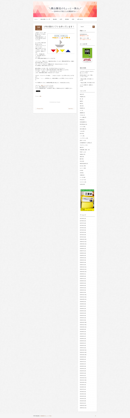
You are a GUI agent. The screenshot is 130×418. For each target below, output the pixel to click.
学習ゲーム (82, 152)
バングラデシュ (83, 138)
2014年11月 (82, 297)
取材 (81, 103)
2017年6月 (82, 225)
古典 (81, 172)
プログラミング (83, 145)
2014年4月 (82, 313)
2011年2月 (82, 400)
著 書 (73, 19)
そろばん (81, 115)
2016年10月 (82, 243)
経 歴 (61, 19)
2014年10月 (82, 299)
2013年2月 (82, 345)
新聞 (81, 101)
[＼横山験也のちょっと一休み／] (65, 16)
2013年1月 (82, 347)
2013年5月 (82, 338)
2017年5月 (82, 227)
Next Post (71, 108)
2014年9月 (82, 301)
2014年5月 (82, 310)
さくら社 (81, 177)
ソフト (81, 135)
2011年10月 (82, 382)
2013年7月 (82, 333)
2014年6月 (82, 308)
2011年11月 (82, 380)
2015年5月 (82, 283)
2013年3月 (82, 343)
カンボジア (82, 179)
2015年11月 (82, 269)
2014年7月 (82, 306)
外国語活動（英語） (84, 149)
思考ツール (82, 140)
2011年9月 (82, 384)
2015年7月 (82, 278)
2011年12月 (82, 377)
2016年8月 (82, 248)
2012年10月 (82, 354)
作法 (81, 161)
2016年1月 (82, 264)
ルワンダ (81, 126)
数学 (81, 158)
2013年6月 (82, 336)
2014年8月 (82, 303)
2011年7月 (82, 389)
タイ (81, 110)
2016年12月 (82, 239)
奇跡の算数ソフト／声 (45, 19)
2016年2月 (82, 262)
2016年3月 (82, 260)
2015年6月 (82, 280)
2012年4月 (82, 368)
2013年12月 (82, 322)
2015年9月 (82, 273)
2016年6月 (82, 253)
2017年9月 (82, 218)
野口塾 (81, 119)
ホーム (36, 19)
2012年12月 (82, 350)
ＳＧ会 (81, 131)
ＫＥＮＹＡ (82, 182)
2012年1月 (82, 375)
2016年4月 (82, 257)
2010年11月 (82, 407)
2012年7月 (82, 361)
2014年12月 (82, 294)
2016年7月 (82, 250)
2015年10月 (82, 271)
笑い (81, 98)
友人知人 (81, 165)
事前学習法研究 (83, 163)
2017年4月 (82, 230)
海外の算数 (82, 128)
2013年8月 (82, 331)
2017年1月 (82, 237)
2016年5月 (82, 255)
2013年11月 (82, 324)
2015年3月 (82, 287)
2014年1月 (82, 320)
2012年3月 (82, 370)
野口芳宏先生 (82, 124)
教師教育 (81, 112)
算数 (40, 96)
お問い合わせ (80, 19)
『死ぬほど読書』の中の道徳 (85, 82)
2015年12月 (82, 267)
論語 (81, 147)
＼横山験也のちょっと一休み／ (46, 415)
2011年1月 (82, 403)
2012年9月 (82, 357)
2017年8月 (82, 220)
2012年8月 (82, 359)
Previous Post (39, 108)
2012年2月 (82, 373)
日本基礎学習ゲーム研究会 (85, 142)
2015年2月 (82, 290)
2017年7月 (82, 223)
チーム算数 (82, 117)
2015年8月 (82, 276)
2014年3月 (82, 315)
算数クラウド (44, 85)
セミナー (81, 168)
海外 (81, 105)
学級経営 (81, 96)
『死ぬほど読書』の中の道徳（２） (87, 78)
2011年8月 (82, 387)
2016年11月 (82, 241)
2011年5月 (82, 393)
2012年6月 (82, 363)
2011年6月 (82, 391)
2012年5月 (82, 366)
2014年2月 (82, 317)
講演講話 (67, 19)
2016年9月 (82, 246)
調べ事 (81, 133)
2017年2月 (82, 234)
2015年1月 (82, 292)
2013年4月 (82, 340)
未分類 (81, 184)
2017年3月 (82, 232)
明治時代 (81, 108)
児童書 (81, 175)
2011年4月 (82, 396)
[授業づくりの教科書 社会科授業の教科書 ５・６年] (87, 55)
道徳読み (81, 154)
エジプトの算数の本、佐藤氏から (86, 84)
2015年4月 (82, 285)
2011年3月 (82, 398)
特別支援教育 (82, 122)
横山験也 (55, 19)
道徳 (81, 94)
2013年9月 (82, 329)
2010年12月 (82, 405)
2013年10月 (82, 327)
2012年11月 (82, 352)
